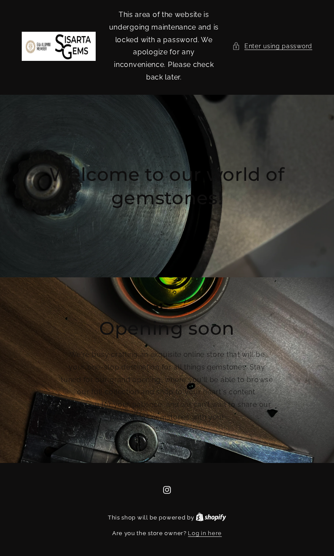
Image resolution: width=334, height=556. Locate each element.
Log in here (205, 533)
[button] (272, 46)
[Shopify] (211, 517)
